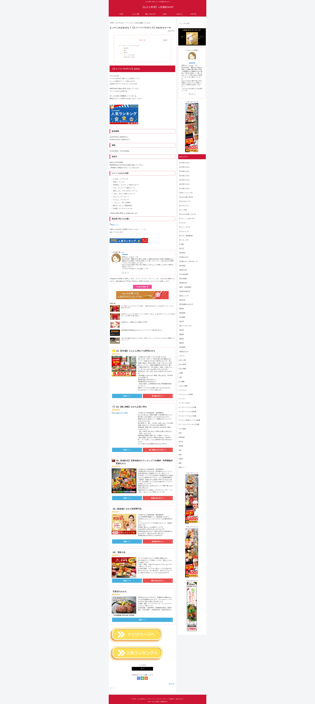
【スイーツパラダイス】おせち (131, 45)
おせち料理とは (142, 699)
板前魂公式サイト (158, 541)
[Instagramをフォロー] (123, 273)
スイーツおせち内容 (129, 55)
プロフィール (150, 699)
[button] (204, 23)
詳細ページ (127, 396)
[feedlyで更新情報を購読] (125, 273)
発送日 (125, 52)
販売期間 (126, 48)
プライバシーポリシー (162, 699)
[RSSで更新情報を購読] (128, 273)
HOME (134, 699)
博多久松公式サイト (157, 580)
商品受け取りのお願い (129, 57)
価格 (125, 50)
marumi (125, 254)
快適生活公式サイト (157, 498)
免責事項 (171, 699)
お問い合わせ (179, 699)
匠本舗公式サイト (158, 396)
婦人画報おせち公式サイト (158, 450)
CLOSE (165, 40)
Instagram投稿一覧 (142, 286)
